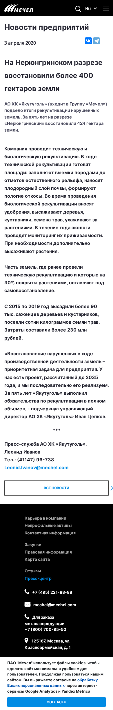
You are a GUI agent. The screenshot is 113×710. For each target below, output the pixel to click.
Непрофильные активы (48, 525)
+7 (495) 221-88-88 (52, 592)
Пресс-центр (38, 578)
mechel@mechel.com (54, 604)
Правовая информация (48, 551)
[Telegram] (96, 40)
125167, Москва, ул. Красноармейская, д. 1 (48, 644)
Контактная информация (50, 532)
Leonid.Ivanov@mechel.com (36, 467)
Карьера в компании (45, 518)
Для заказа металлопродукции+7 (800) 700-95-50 (45, 623)
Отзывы (33, 570)
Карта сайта (37, 559)
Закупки (33, 544)
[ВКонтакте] (88, 40)
